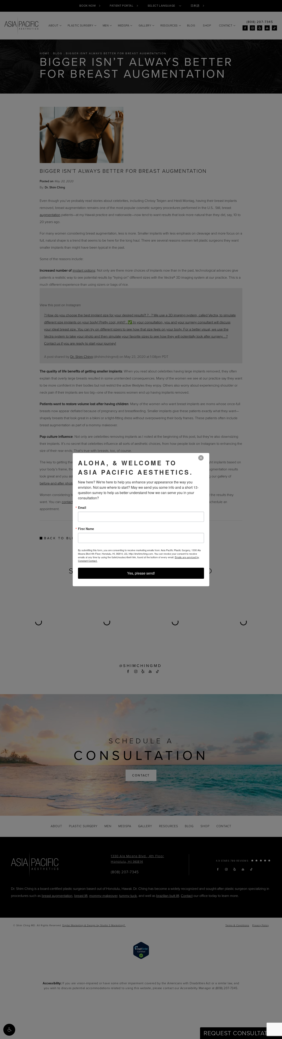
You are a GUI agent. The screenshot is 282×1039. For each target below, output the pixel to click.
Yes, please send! (141, 573)
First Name (86, 528)
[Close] (201, 458)
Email (82, 507)
